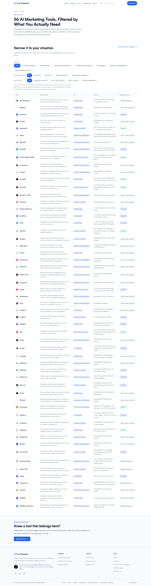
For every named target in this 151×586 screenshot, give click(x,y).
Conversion (24, 165)
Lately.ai (23, 310)
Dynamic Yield (25, 195)
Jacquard (23, 283)
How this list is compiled (126, 47)
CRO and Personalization (63, 65)
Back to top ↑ (133, 582)
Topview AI (24, 483)
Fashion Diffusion (26, 209)
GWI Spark (23, 246)
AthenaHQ (23, 128)
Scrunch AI (24, 452)
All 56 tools (89, 557)
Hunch (22, 253)
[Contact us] (24, 573)
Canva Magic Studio (27, 157)
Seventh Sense (25, 461)
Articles (72, 3)
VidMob (22, 498)
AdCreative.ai (25, 101)
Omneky (23, 356)
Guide (66, 3)
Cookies (75, 582)
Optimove (23, 363)
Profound (23, 423)
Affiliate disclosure (93, 582)
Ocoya (22, 348)
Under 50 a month (41, 80)
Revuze (22, 444)
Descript (23, 187)
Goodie (22, 239)
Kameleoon (24, 296)
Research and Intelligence (119, 65)
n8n (21, 332)
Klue (21, 303)
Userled (22, 490)
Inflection (23, 267)
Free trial (48, 75)
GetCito (22, 231)
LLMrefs (22, 317)
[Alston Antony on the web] (15, 573)
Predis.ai (23, 415)
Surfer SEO (24, 469)
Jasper (22, 289)
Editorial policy (118, 568)
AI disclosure (82, 582)
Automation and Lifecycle (84, 65)
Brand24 (23, 149)
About (95, 3)
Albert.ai (23, 108)
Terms (69, 582)
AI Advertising (45, 65)
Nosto (22, 340)
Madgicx (23, 324)
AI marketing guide (64, 557)
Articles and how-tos (65, 561)
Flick (21, 223)
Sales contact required (80, 75)
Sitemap (110, 582)
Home (15, 11)
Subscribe (132, 3)
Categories (87, 3)
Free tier (37, 75)
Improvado (24, 260)
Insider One (24, 275)
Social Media (101, 65)
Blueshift (23, 142)
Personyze (23, 407)
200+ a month (73, 80)
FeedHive (23, 216)
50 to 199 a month (58, 80)
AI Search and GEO (29, 65)
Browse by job (90, 561)
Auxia (22, 135)
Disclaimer (103, 582)
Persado (23, 400)
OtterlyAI (23, 370)
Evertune (23, 202)
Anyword (23, 114)
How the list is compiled (121, 564)
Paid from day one (62, 75)
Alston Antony (38, 565)
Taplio (22, 476)
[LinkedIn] (20, 573)
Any (29, 75)
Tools (79, 3)
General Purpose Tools (23, 70)
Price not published (90, 80)
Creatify (23, 179)
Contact (116, 561)
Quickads (23, 430)
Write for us (117, 571)
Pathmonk (23, 377)
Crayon (22, 172)
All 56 (17, 65)
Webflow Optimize (26, 506)
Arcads (22, 121)
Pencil (22, 393)
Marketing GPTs (63, 564)
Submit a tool (21, 539)
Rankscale (23, 437)
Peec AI (22, 385)
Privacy (64, 582)
